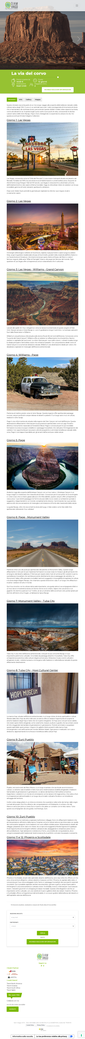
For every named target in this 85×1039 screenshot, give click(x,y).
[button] (6, 38)
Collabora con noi (13, 1001)
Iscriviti (12, 1009)
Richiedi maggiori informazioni (57, 90)
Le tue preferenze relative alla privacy (51, 1036)
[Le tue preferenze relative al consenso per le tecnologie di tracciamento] (81, 1035)
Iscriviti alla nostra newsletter (16, 1004)
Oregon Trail (24, 183)
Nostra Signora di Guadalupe (66, 827)
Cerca (42, 933)
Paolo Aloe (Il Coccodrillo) (48, 905)
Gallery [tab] (28, 99)
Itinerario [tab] (11, 99)
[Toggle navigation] (77, 6)
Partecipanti (14, 922)
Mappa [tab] (37, 99)
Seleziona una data (16, 913)
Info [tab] (20, 99)
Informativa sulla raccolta (23, 1036)
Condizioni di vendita (53, 1026)
